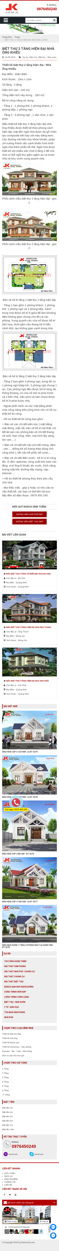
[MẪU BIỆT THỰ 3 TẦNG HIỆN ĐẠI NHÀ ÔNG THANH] (29, 608)
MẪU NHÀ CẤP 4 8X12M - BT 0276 (18, 854)
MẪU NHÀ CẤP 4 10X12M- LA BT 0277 (20, 901)
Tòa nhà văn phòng (14, 1012)
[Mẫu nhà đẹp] (15, 1195)
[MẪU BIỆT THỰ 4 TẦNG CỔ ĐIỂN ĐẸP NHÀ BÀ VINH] (29, 555)
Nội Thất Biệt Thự (13, 981)
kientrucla (13, 1154)
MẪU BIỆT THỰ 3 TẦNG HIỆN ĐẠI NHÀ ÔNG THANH (28, 627)
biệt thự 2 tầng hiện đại (32, 123)
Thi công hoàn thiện (15, 961)
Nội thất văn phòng (15, 966)
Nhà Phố (8, 1017)
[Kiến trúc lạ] (4, 1195)
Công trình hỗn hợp (15, 992)
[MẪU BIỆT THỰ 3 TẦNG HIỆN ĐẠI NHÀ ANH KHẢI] (29, 662)
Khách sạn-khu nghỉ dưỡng (19, 987)
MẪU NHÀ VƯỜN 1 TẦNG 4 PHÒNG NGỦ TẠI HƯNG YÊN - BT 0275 (28, 946)
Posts (17, 37)
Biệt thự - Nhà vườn (47, 57)
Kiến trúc (33, 57)
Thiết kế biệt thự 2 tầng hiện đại (23, 64)
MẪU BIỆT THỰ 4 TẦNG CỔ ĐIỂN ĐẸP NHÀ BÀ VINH (28, 574)
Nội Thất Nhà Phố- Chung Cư (19, 971)
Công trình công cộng (16, 997)
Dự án (25, 57)
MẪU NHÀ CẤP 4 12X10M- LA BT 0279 (20, 752)
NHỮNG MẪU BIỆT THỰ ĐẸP (29, 521)
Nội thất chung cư (14, 976)
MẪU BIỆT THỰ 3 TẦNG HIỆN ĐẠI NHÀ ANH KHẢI (27, 681)
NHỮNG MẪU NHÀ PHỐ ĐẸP (29, 514)
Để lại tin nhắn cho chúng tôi (21, 1202)
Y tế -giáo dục (11, 1007)
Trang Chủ (7, 37)
